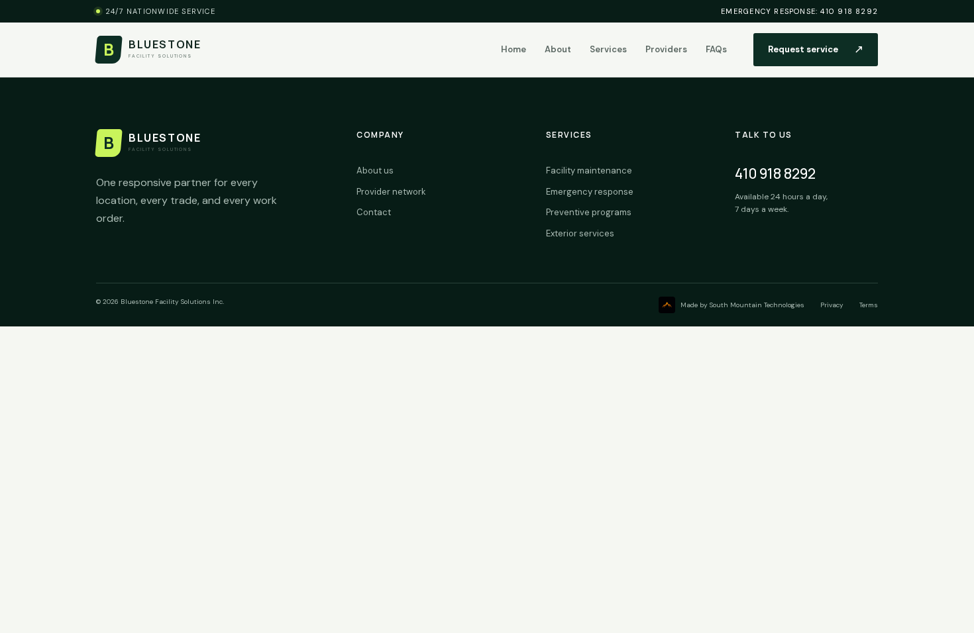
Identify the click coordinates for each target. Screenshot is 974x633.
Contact (373, 212)
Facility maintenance (589, 170)
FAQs (716, 49)
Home (513, 49)
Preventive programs (588, 212)
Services (608, 49)
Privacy (831, 305)
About (558, 49)
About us (375, 170)
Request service (815, 49)
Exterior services (580, 233)
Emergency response (589, 191)
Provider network (391, 191)
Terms (868, 305)
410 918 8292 (775, 173)
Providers (666, 49)
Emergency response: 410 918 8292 (799, 11)
